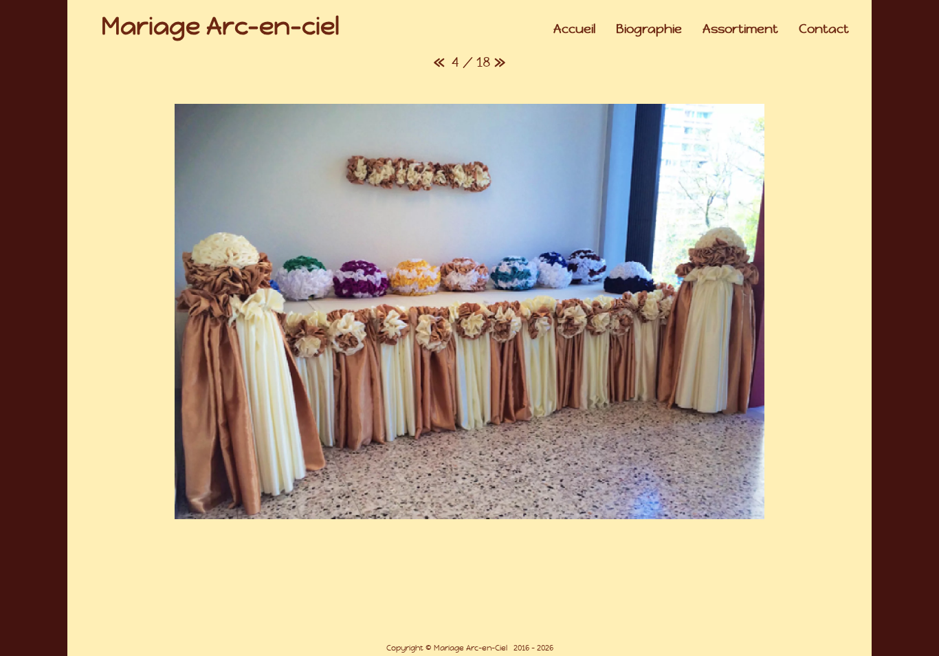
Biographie (649, 28)
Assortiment (740, 28)
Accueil (574, 28)
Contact (824, 28)
